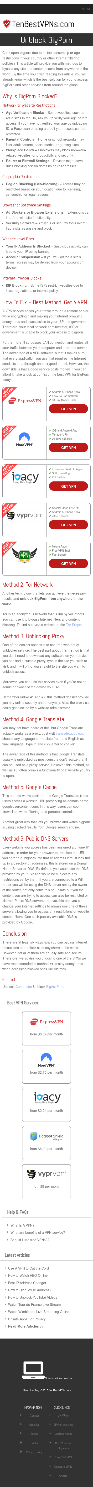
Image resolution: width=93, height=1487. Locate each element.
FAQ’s (34, 1443)
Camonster (24, 986)
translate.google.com (72, 733)
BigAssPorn (55, 986)
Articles (63, 1475)
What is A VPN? (22, 1225)
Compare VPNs (63, 1466)
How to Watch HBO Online (28, 1275)
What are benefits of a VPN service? (37, 1232)
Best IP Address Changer (27, 1282)
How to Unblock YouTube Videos (32, 1297)
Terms (34, 1433)
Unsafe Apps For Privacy (27, 1319)
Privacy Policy (34, 1452)
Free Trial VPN (63, 1457)
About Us (34, 1424)
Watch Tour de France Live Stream (34, 1304)
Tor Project (74, 624)
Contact (34, 1415)
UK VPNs (63, 1415)
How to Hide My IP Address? (29, 1289)
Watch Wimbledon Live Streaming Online (39, 1311)
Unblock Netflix (63, 1433)
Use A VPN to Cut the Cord (28, 1268)
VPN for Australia (63, 1424)
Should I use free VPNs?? (29, 1239)
